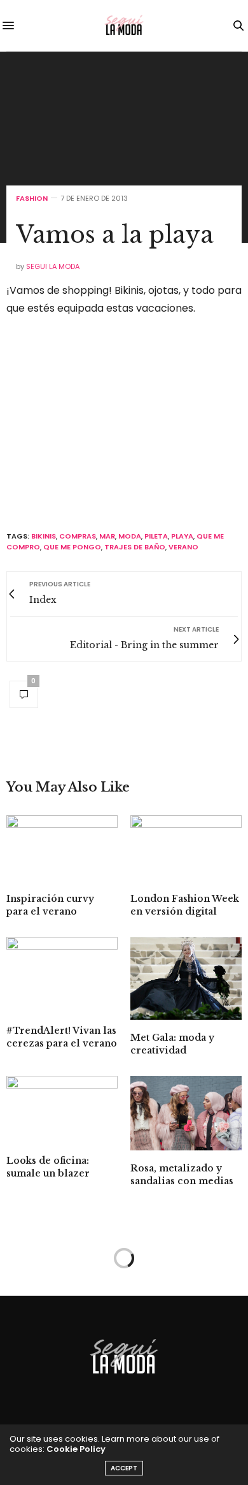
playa (182, 536)
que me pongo (72, 547)
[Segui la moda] (124, 25)
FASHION (32, 198)
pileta (156, 536)
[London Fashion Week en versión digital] (186, 848)
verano (183, 547)
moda (129, 536)
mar (107, 536)
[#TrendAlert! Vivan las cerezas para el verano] (62, 975)
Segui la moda (52, 266)
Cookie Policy (76, 1449)
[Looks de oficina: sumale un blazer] (62, 1109)
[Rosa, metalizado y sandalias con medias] (186, 1113)
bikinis (43, 536)
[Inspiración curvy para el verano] (62, 848)
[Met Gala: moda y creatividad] (186, 978)
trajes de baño (134, 547)
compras (77, 536)
